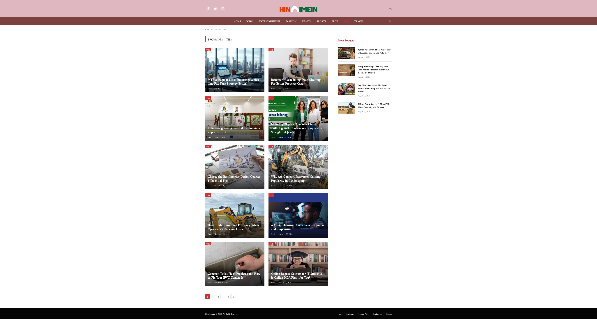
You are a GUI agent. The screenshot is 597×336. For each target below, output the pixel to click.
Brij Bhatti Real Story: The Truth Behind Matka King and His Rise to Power (374, 88)
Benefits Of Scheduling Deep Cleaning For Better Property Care (296, 81)
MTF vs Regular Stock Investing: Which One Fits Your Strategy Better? (233, 81)
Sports (321, 21)
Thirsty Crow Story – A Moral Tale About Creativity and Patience (374, 105)
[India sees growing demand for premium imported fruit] (234, 118)
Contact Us (377, 313)
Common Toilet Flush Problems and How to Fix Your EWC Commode (234, 275)
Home (237, 21)
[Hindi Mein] (298, 8)
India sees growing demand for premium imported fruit (234, 129)
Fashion (291, 21)
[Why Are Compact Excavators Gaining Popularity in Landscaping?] (298, 167)
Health (307, 21)
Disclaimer (350, 313)
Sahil (210, 88)
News (250, 21)
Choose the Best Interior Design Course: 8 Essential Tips (234, 178)
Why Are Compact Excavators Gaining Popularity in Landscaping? (295, 178)
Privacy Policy (363, 313)
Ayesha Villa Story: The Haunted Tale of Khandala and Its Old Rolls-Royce (374, 51)
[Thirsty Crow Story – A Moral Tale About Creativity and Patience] (346, 108)
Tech (335, 21)
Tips (346, 21)
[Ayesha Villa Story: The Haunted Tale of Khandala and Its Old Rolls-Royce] (346, 53)
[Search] (390, 21)
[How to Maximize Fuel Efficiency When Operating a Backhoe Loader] (234, 215)
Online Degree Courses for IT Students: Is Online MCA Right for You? (296, 275)
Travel (358, 21)
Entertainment (269, 21)
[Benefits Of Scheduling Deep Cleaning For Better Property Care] (298, 70)
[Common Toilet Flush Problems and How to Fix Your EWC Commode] (234, 264)
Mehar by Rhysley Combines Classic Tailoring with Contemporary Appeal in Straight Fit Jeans (296, 127)
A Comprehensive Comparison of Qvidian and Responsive (298, 226)
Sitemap (389, 313)
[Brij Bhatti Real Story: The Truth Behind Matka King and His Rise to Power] (346, 89)
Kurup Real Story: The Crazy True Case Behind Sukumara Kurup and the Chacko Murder (373, 69)
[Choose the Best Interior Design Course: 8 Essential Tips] (234, 167)
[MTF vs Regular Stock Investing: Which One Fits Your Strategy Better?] (234, 70)
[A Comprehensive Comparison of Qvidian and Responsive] (298, 215)
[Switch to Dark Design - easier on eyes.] (390, 8)
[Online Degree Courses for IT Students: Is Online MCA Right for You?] (298, 264)
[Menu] (207, 21)
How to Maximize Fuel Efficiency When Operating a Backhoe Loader (233, 226)
